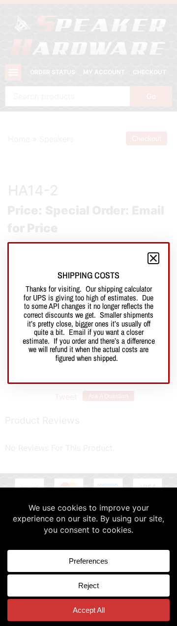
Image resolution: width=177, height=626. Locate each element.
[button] (153, 258)
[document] (88, 313)
